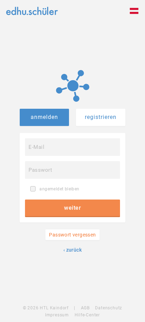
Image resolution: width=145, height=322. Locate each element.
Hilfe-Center (87, 314)
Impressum (57, 314)
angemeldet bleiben (59, 189)
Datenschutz (108, 307)
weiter (72, 207)
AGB (85, 307)
